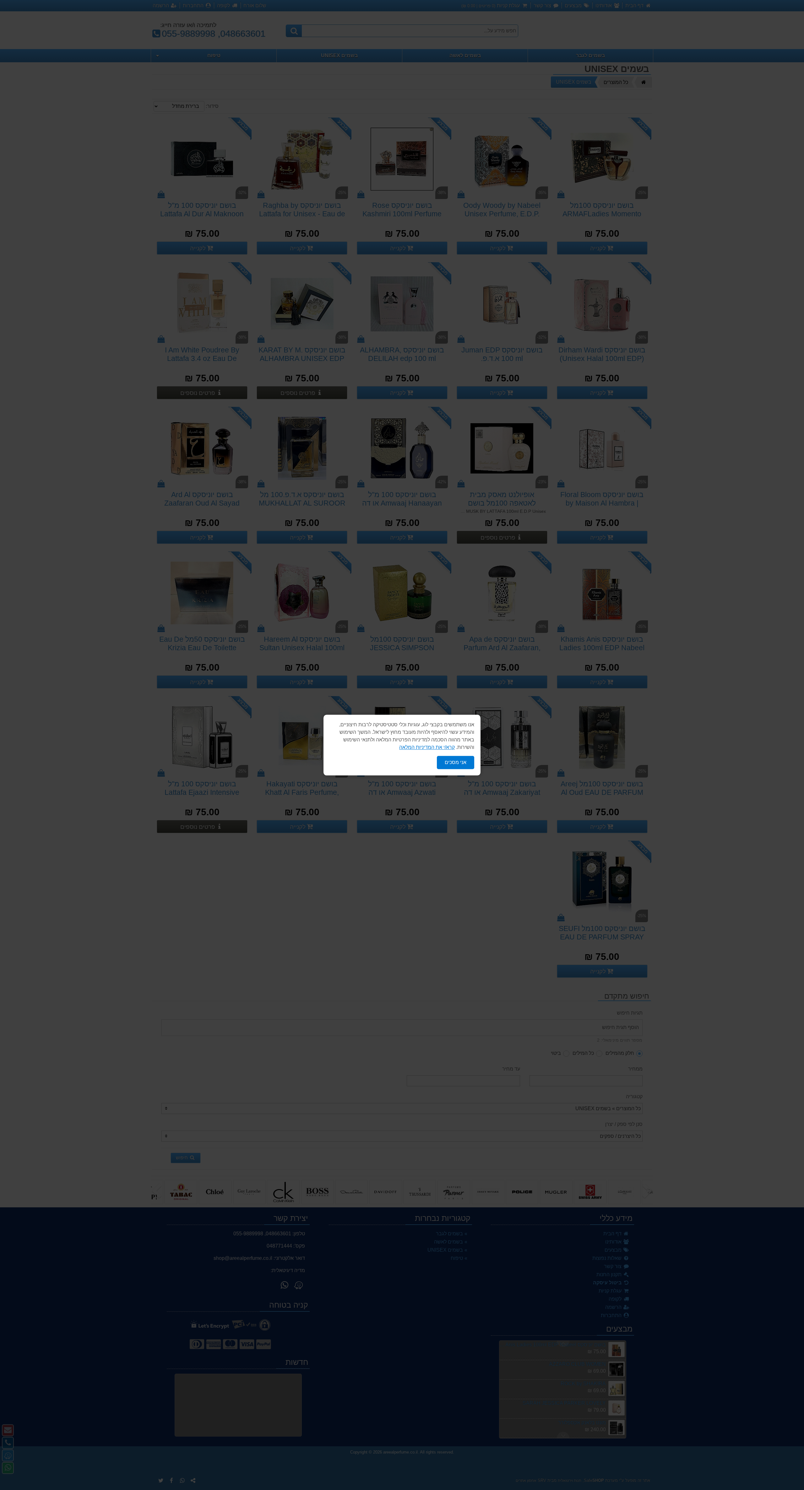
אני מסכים (455, 762)
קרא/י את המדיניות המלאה (427, 747)
